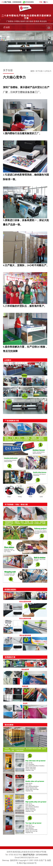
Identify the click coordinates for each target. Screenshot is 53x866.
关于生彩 (39, 71)
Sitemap (5, 860)
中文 (40, 2)
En (47, 2)
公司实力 (47, 71)
